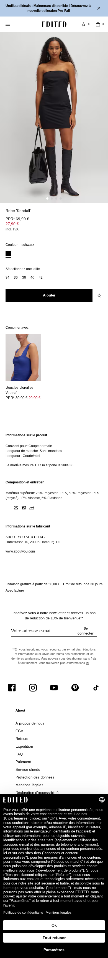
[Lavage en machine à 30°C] (8, 507)
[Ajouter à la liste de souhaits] (99, 295)
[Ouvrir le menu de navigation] (8, 24)
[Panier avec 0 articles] (98, 24)
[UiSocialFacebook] (12, 688)
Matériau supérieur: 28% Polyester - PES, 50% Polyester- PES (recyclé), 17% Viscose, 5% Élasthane (52, 495)
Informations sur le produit (26, 435)
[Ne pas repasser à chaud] (31, 507)
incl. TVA (12, 229)
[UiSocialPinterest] (75, 688)
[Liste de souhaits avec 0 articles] (83, 24)
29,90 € (34, 398)
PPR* (17, 219)
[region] (54, 450)
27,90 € (12, 224)
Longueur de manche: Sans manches (34, 451)
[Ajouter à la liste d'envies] (99, 214)
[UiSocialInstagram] (33, 688)
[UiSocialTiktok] (96, 688)
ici (87, 663)
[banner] (54, 8)
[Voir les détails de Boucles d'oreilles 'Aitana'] (23, 357)
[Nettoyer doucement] (39, 507)
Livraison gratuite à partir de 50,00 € (33, 584)
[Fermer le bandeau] (99, 8)
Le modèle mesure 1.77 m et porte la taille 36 (39, 465)
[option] (8, 254)
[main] (54, 493)
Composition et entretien (25, 482)
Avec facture (15, 590)
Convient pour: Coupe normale (29, 446)
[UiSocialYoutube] (54, 688)
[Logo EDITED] (54, 24)
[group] (54, 633)
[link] (20, 711)
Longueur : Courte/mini (23, 456)
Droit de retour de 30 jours (82, 584)
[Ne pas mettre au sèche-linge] (24, 507)
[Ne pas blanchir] (16, 507)
